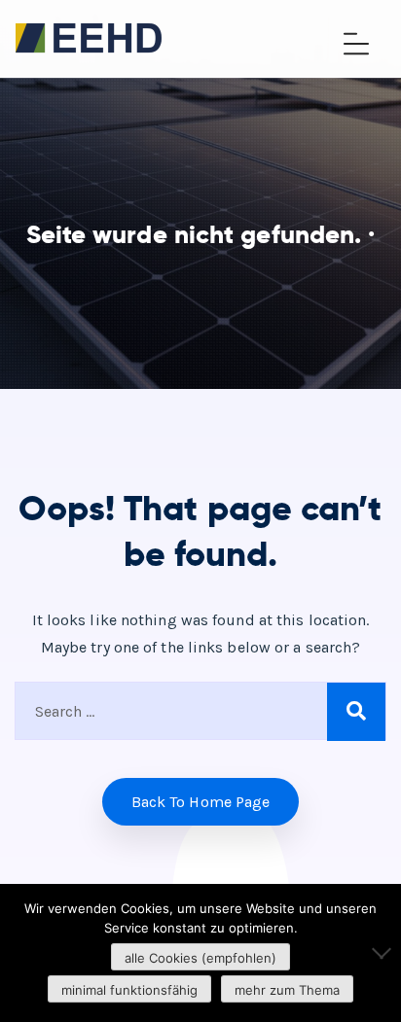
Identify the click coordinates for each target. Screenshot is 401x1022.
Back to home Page (201, 802)
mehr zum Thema (287, 990)
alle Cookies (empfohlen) (200, 958)
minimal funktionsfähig (129, 990)
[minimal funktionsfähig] (376, 953)
